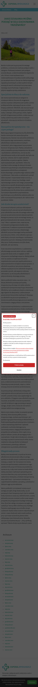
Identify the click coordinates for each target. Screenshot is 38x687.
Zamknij (19, 370)
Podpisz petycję (19, 365)
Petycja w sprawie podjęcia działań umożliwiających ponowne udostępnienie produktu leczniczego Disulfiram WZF (18, 350)
